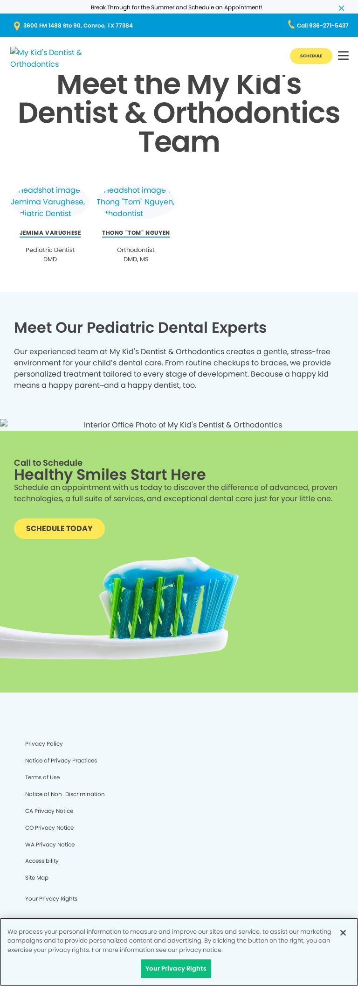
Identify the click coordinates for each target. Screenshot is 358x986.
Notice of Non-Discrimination (65, 794)
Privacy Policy (44, 744)
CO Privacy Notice (49, 828)
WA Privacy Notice (50, 844)
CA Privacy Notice (49, 811)
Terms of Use (42, 777)
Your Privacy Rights (51, 898)
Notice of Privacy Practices (61, 760)
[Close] (343, 933)
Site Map (36, 877)
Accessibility (42, 861)
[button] (343, 56)
